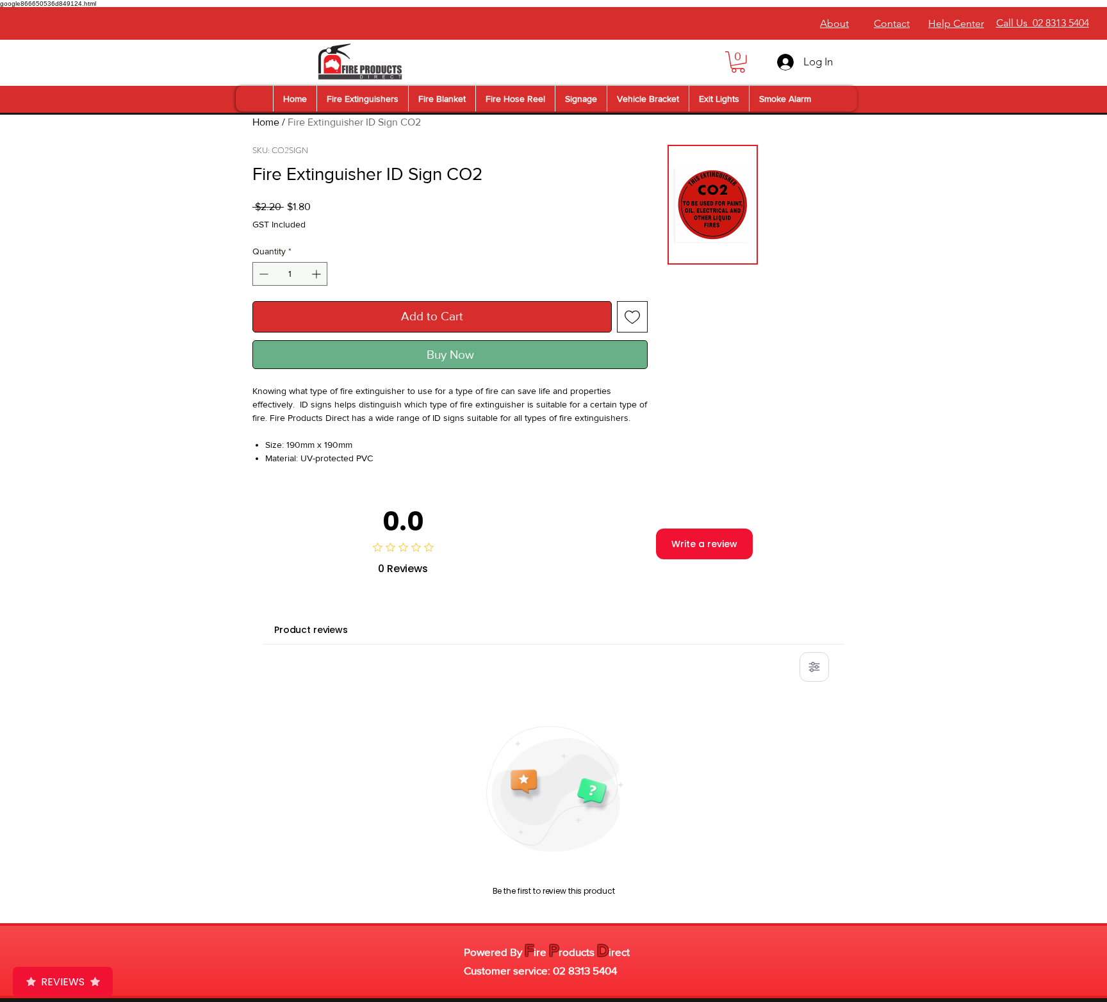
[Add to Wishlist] (632, 317)
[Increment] (317, 274)
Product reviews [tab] (311, 629)
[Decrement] (262, 274)
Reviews (63, 981)
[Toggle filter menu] (814, 667)
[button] (738, 62)
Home (265, 122)
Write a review (704, 544)
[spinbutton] (289, 274)
